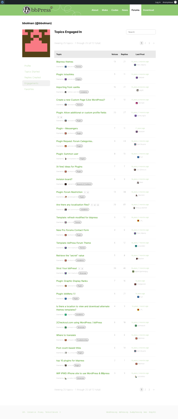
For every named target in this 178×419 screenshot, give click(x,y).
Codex (114, 10)
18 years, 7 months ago (140, 243)
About (95, 10)
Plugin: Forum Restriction (69, 192)
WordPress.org (111, 412)
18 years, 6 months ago (140, 230)
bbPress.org (36, 10)
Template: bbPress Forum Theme (73, 242)
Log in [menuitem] (158, 2)
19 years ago (140, 281)
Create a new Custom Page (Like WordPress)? (80, 99)
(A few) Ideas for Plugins (69, 166)
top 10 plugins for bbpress (70, 360)
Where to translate (66, 335)
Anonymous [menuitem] (168, 2)
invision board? (64, 179)
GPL (23, 412)
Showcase (83, 273)
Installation (83, 92)
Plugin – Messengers (67, 128)
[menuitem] (2, 2)
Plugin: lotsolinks (65, 74)
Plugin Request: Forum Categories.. (74, 141)
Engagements (31, 83)
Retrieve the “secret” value (70, 255)
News (125, 10)
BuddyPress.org (136, 412)
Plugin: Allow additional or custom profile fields (81, 112)
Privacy (40, 412)
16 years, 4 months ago (140, 74)
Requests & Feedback (84, 184)
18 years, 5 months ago (140, 205)
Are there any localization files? (72, 204)
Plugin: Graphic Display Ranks (72, 281)
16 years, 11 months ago (140, 112)
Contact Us (31, 412)
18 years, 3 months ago (140, 154)
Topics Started (32, 71)
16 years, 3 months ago (140, 62)
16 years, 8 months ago (140, 87)
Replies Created (32, 77)
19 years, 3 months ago (140, 348)
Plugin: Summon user (67, 153)
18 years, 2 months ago (140, 141)
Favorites (29, 89)
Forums (135, 10)
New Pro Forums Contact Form (72, 230)
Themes (78, 66)
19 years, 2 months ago (140, 322)
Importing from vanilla (68, 87)
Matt (145, 412)
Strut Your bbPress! (66, 268)
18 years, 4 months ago (140, 166)
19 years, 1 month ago (140, 306)
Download (148, 10)
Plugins (78, 79)
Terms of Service (51, 412)
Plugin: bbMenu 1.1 (65, 293)
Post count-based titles (68, 347)
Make (105, 10)
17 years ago (140, 128)
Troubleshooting (82, 340)
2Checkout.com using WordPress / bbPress (79, 322)
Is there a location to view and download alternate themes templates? (82, 308)
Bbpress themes (64, 61)
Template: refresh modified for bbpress (77, 217)
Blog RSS (152, 412)
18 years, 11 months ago (140, 268)
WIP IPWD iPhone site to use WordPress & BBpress (82, 373)
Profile (27, 65)
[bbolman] (36, 59)
